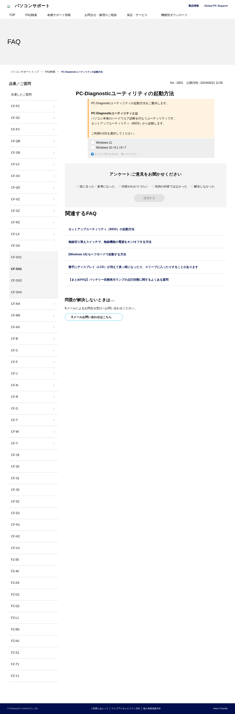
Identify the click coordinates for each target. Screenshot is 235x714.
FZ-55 (15, 559)
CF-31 (15, 478)
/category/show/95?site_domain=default (54, 432)
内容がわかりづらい (135, 186)
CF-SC (15, 117)
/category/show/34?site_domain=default (54, 234)
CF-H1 (15, 524)
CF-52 (15, 501)
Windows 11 (104, 142)
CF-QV (15, 187)
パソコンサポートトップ (25, 71)
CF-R (14, 396)
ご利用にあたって (99, 708)
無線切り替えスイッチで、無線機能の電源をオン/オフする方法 (109, 241)
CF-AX (15, 327)
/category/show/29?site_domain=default (54, 164)
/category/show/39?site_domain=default (54, 315)
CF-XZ (15, 199)
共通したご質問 (21, 94)
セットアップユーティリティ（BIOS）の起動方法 (101, 229)
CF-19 (15, 454)
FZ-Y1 (15, 676)
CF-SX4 (16, 292)
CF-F (14, 362)
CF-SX (15, 245)
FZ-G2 (15, 606)
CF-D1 (15, 513)
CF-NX (15, 303)
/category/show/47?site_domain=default (54, 374)
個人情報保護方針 (152, 708)
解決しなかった (204, 186)
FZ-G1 (15, 594)
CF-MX (15, 315)
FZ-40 (15, 571)
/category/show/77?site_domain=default (54, 176)
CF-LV (15, 164)
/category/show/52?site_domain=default (54, 304)
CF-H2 (15, 536)
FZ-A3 (15, 582)
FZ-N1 (15, 640)
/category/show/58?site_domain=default (54, 188)
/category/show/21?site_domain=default (54, 129)
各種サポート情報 (59, 15)
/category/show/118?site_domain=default (54, 118)
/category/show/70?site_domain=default (54, 409)
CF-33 (15, 489)
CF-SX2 (16, 269)
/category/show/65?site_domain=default (54, 222)
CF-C (14, 350)
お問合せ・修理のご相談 (100, 15)
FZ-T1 (15, 664)
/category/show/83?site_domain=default (54, 246)
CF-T (14, 420)
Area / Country (220, 708)
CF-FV (15, 129)
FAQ (14, 41)
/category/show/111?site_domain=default (54, 199)
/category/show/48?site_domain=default (54, 385)
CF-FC (15, 106)
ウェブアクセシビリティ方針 (125, 708)
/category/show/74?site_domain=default (54, 153)
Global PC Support (216, 5)
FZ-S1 (15, 652)
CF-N (14, 385)
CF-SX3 (16, 280)
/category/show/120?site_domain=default (54, 106)
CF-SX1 (16, 257)
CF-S (14, 408)
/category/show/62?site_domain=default (54, 397)
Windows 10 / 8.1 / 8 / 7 (111, 147)
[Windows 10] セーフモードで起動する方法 (97, 254)
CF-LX (15, 234)
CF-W (15, 431)
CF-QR (15, 141)
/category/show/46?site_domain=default (54, 362)
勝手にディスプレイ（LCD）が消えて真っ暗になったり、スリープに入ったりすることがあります (133, 267)
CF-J (14, 373)
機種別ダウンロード (174, 15)
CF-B (14, 338)
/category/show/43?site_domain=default (54, 327)
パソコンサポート (32, 6)
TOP (12, 15)
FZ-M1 (15, 629)
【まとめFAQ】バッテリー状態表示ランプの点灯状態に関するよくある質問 (118, 279)
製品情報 (194, 5)
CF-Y (14, 443)
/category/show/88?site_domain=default (54, 211)
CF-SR (15, 152)
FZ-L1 (15, 617)
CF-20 (15, 466)
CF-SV (15, 176)
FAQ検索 (31, 15)
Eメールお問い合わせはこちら (91, 317)
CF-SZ (15, 210)
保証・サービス (137, 15)
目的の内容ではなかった (171, 186)
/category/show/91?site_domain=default (54, 420)
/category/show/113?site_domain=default (54, 443)
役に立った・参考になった (97, 186)
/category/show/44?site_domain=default (54, 339)
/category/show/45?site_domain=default (54, 350)
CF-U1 (15, 547)
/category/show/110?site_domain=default (54, 141)
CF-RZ (15, 222)
